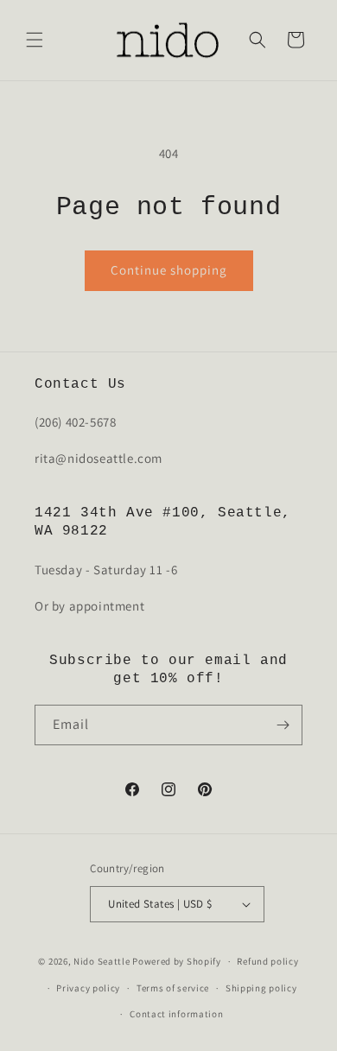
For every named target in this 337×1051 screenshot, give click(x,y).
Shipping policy (261, 988)
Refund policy (267, 961)
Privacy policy (88, 988)
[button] (35, 40)
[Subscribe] (283, 725)
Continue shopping (169, 270)
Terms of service (173, 988)
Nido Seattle (101, 961)
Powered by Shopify (176, 961)
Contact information (176, 1014)
